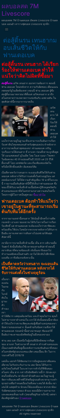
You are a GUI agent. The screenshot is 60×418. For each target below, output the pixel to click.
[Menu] (6, 29)
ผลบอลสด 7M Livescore (20, 9)
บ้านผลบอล (25, 398)
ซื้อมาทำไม (39, 194)
